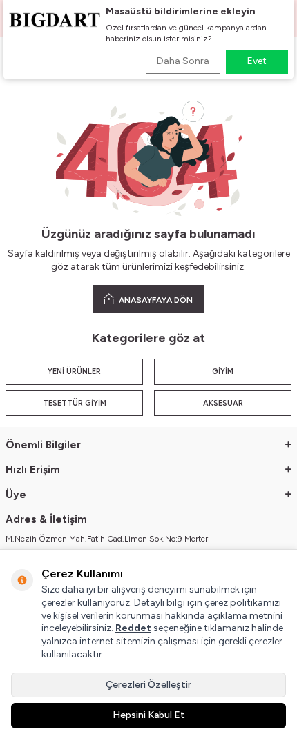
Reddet (133, 628)
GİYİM (222, 371)
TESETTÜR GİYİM (74, 403)
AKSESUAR (223, 403)
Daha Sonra (183, 61)
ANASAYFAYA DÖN (155, 300)
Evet (257, 61)
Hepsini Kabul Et (149, 715)
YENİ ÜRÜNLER (74, 371)
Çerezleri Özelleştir (148, 685)
